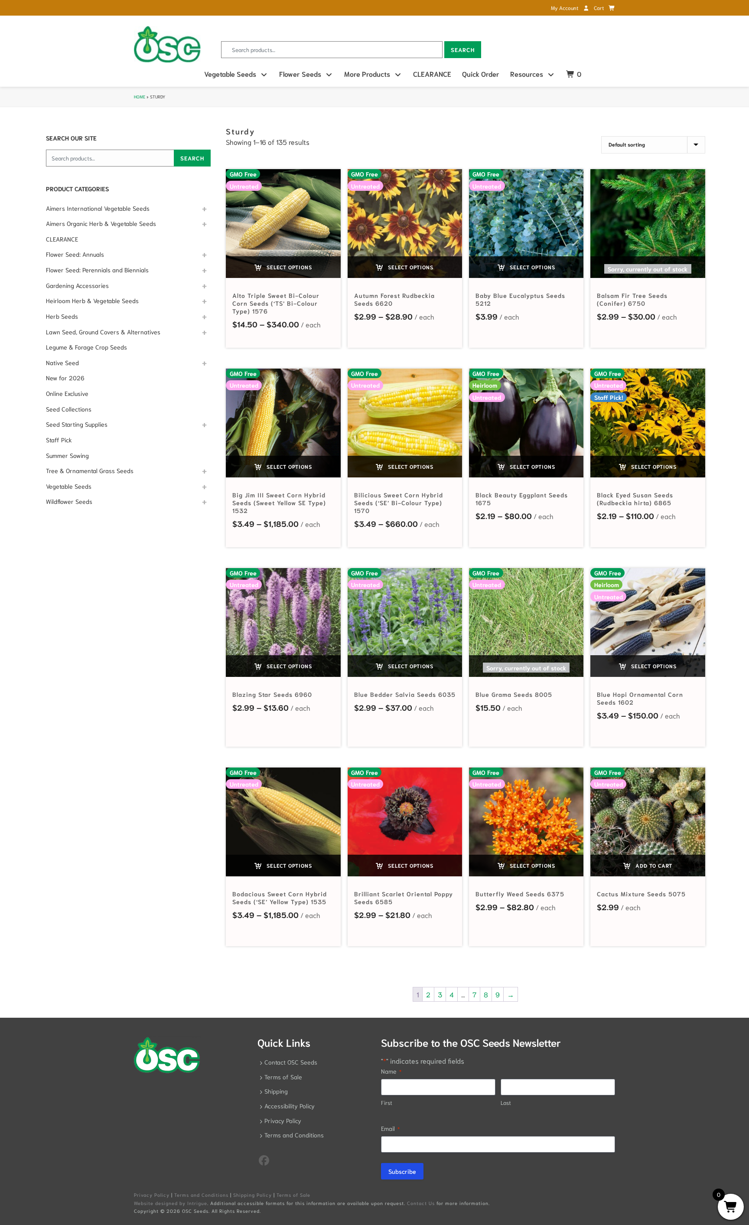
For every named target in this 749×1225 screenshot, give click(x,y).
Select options (288, 267)
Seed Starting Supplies (76, 424)
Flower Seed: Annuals (75, 254)
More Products (367, 73)
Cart (599, 7)
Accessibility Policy (289, 1106)
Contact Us (421, 1203)
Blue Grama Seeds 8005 (513, 694)
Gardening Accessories (77, 285)
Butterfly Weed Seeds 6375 (519, 894)
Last (506, 1102)
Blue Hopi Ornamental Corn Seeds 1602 (640, 698)
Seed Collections (68, 409)
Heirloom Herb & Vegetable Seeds (92, 300)
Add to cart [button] (653, 865)
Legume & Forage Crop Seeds (86, 347)
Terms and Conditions (294, 1135)
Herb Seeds (62, 316)
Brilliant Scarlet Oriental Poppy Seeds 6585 (403, 897)
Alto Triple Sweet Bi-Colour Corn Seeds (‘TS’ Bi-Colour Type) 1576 (275, 303)
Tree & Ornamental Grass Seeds (90, 470)
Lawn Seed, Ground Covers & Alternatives (103, 332)
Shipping (276, 1091)
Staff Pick (59, 440)
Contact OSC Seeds (290, 1062)
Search (463, 49)
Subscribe (402, 1171)
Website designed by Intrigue (170, 1203)
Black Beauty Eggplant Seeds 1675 (521, 498)
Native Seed (62, 362)
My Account (565, 7)
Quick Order (480, 73)
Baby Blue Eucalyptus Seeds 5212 (520, 299)
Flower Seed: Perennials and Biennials (97, 270)
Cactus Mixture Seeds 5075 (641, 894)
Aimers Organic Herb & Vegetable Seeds (101, 223)
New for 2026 (65, 378)
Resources (526, 73)
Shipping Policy (252, 1195)
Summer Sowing (67, 455)
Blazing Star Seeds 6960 (272, 694)
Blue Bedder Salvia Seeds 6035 (405, 694)
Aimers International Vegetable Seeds (98, 208)
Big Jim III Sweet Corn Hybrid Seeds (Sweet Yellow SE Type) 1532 (279, 502)
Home (139, 96)
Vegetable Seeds (230, 73)
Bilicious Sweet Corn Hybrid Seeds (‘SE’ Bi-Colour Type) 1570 (398, 502)
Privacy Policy (282, 1120)
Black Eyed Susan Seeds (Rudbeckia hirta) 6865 (635, 498)
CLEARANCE (432, 73)
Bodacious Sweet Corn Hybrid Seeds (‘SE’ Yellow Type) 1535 (279, 897)
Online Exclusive (67, 393)
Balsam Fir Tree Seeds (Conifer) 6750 (632, 299)
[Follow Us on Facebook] (263, 1159)
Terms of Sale (283, 1077)
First (386, 1102)
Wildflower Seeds (69, 501)
